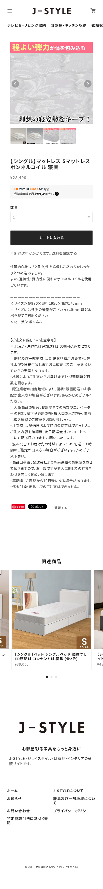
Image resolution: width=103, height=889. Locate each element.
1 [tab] (47, 677)
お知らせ (14, 799)
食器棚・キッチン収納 (68, 25)
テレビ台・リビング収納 (27, 25)
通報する (61, 507)
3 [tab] (56, 677)
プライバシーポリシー (71, 811)
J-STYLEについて (68, 791)
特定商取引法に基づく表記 (27, 821)
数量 (14, 207)
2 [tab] (51, 677)
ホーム (12, 791)
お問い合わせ (18, 811)
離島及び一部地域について (74, 801)
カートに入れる (51, 237)
